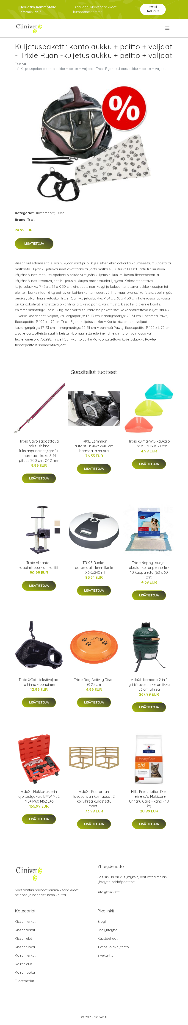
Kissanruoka (25, 947)
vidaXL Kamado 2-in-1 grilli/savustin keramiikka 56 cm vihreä (149, 684)
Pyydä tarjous (153, 9)
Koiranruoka (25, 972)
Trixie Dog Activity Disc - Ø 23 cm (94, 682)
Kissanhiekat (25, 930)
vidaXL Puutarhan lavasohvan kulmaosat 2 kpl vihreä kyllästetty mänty (94, 798)
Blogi (101, 921)
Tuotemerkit (45, 213)
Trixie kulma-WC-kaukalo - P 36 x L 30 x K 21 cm (149, 443)
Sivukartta (105, 955)
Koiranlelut (23, 964)
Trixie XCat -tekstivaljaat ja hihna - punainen (39, 682)
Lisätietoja (34, 243)
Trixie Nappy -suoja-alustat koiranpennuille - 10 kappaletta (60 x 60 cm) (149, 569)
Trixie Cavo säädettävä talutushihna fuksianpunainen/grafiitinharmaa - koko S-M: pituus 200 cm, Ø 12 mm (39, 451)
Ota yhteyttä (107, 930)
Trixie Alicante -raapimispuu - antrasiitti (39, 565)
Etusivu (20, 64)
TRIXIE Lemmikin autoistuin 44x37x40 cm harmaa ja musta (94, 446)
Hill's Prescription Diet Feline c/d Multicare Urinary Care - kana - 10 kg (149, 798)
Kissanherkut (25, 921)
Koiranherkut (25, 955)
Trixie (60, 213)
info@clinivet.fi (108, 892)
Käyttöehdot (107, 938)
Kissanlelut (23, 938)
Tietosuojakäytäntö (113, 947)
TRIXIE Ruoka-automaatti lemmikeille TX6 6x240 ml (94, 567)
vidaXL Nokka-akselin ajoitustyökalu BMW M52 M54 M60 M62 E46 (39, 796)
